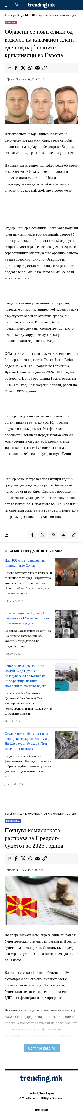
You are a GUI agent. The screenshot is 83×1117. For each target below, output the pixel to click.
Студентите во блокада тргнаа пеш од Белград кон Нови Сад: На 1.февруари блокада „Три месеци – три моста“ (27, 741)
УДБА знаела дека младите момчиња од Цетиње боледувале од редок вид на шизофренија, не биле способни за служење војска (25, 675)
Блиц (66, 454)
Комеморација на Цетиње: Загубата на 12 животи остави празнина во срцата (27, 617)
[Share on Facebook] (16, 68)
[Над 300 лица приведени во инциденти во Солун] (66, 572)
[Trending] (41, 4)
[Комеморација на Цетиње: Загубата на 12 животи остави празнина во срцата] (66, 624)
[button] (8, 5)
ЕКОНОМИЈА (13, 821)
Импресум (41, 1109)
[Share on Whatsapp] (30, 68)
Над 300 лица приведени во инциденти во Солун (25, 563)
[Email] (37, 68)
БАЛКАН (10, 22)
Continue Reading (41, 1048)
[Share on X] (23, 68)
